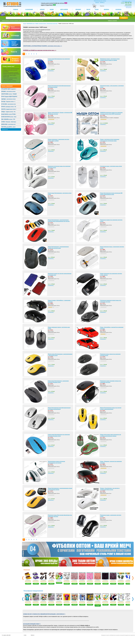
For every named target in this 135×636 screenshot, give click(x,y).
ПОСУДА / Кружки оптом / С (8, 101)
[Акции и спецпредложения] (11, 30)
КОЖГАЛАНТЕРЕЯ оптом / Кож (8, 116)
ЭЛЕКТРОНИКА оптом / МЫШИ (9, 94)
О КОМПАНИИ (29, 9)
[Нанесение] (11, 46)
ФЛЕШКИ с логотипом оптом (8, 91)
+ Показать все (4, 129)
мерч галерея (64, 9)
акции (52, 9)
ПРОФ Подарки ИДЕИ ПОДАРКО (9, 96)
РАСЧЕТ (88, 9)
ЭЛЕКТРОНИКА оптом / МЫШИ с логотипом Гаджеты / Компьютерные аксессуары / (42, 23)
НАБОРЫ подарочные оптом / (8, 109)
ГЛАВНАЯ (15, 9)
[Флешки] (11, 38)
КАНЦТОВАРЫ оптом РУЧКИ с (8, 114)
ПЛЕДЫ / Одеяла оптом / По (8, 111)
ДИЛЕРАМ (106, 9)
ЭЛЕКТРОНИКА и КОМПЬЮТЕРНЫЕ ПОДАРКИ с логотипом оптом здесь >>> (42, 46)
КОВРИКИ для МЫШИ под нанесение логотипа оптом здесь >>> (39, 50)
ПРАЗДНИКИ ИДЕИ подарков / (8, 89)
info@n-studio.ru (128, 1)
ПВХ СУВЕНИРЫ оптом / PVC (8, 119)
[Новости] (11, 54)
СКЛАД (96, 9)
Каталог (24, 23)
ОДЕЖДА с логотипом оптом (8, 99)
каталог (42, 9)
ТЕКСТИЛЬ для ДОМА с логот (8, 127)
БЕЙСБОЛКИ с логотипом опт (8, 124)
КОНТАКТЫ (118, 9)
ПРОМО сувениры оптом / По (8, 106)
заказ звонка (128, 4)
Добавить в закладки (112, 20)
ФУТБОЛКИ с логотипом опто (8, 104)
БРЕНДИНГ (78, 9)
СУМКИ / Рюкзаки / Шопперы (8, 121)
